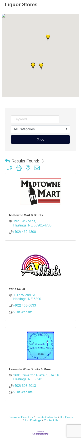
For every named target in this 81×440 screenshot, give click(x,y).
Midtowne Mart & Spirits (26, 215)
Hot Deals (66, 417)
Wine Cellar (17, 288)
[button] (33, 66)
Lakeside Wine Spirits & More (30, 369)
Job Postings (33, 420)
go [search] (42, 139)
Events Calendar (46, 417)
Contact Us (51, 420)
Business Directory (21, 417)
